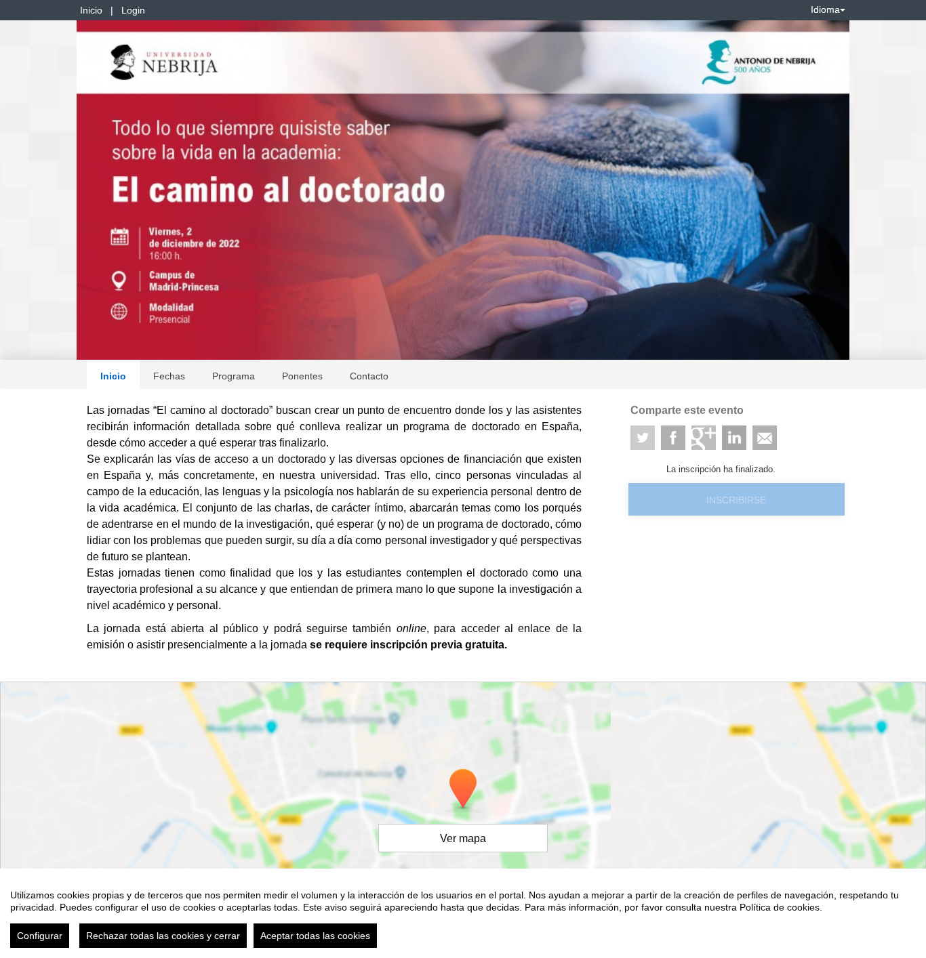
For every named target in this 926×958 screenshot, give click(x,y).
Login (133, 10)
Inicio (91, 10)
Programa (233, 376)
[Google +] (703, 437)
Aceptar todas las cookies (315, 935)
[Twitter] (642, 437)
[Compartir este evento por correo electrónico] (764, 437)
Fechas (169, 376)
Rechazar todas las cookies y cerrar (163, 935)
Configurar (39, 935)
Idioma (825, 9)
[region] (463, 913)
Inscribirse (736, 500)
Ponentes (302, 376)
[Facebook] (673, 437)
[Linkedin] (734, 437)
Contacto (369, 376)
